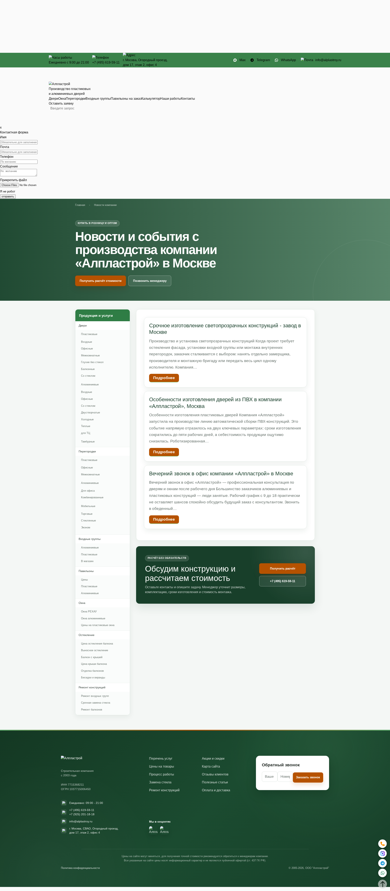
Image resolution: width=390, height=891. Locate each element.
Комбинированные (92, 497)
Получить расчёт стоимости (100, 280)
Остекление (86, 635)
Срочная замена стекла (95, 702)
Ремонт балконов (91, 709)
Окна (62, 98)
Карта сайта (211, 766)
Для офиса (88, 490)
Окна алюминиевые (93, 618)
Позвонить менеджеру (150, 280)
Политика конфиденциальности (80, 867)
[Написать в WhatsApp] (382, 873)
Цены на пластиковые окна (97, 625)
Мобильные (88, 506)
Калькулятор (150, 98)
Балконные (88, 369)
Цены (84, 579)
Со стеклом (88, 375)
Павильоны (86, 571)
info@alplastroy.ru (328, 60)
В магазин (87, 561)
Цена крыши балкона (94, 663)
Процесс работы (161, 774)
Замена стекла (160, 782)
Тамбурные (88, 441)
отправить (8, 196)
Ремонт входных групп (95, 695)
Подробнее (164, 378)
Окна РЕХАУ (89, 611)
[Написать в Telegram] (382, 863)
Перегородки (76, 98)
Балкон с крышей (91, 657)
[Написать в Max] (382, 853)
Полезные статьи (215, 782)
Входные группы (98, 98)
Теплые (85, 426)
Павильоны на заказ (126, 98)
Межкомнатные (90, 355)
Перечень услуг (160, 758)
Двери (53, 98)
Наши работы (170, 98)
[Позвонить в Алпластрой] (382, 843)
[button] (382, 884)
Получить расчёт (282, 568)
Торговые (86, 513)
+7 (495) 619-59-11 (106, 62)
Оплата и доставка (216, 790)
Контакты (188, 98)
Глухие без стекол (92, 362)
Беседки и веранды (93, 677)
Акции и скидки (213, 758)
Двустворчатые (90, 412)
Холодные (87, 419)
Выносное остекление (94, 650)
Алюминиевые (90, 384)
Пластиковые (89, 334)
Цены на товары (161, 766)
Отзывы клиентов (215, 774)
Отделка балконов (92, 670)
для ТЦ (85, 433)
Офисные (87, 348)
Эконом (85, 527)
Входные (86, 341)
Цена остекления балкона (97, 643)
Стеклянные (88, 520)
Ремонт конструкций (92, 687)
